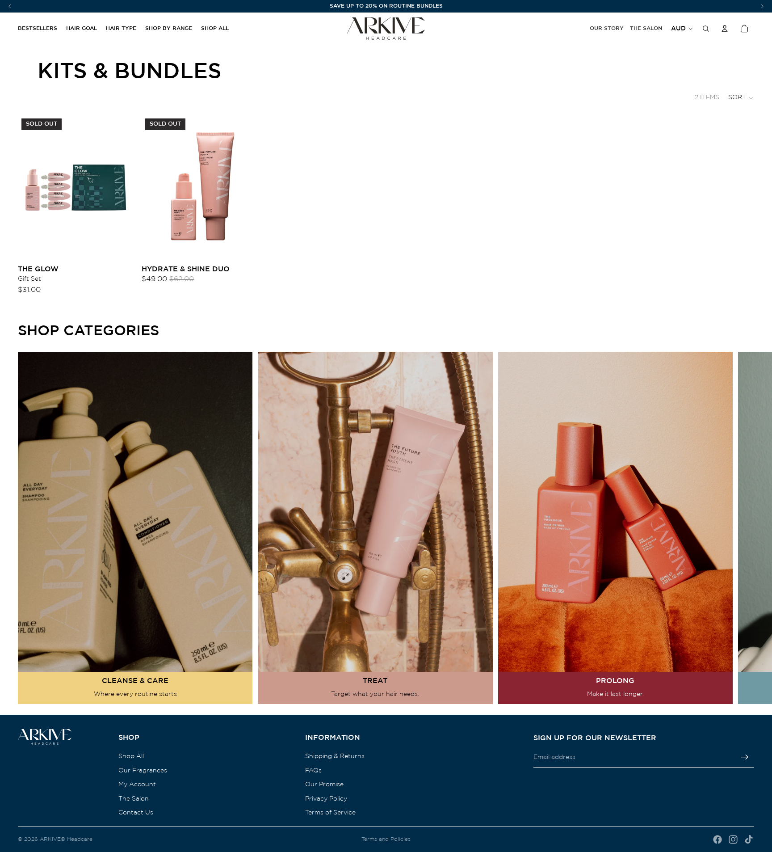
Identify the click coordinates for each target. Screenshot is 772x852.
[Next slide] (743, 528)
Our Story (607, 28)
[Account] (724, 28)
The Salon (646, 28)
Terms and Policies (386, 839)
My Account (137, 785)
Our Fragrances (142, 770)
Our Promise (324, 785)
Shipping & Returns (335, 756)
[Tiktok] (748, 839)
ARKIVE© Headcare (66, 839)
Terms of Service (330, 813)
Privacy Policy (326, 798)
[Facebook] (717, 839)
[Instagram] (733, 839)
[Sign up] (744, 757)
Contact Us (135, 813)
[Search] (706, 28)
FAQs (313, 770)
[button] (741, 98)
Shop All (131, 756)
